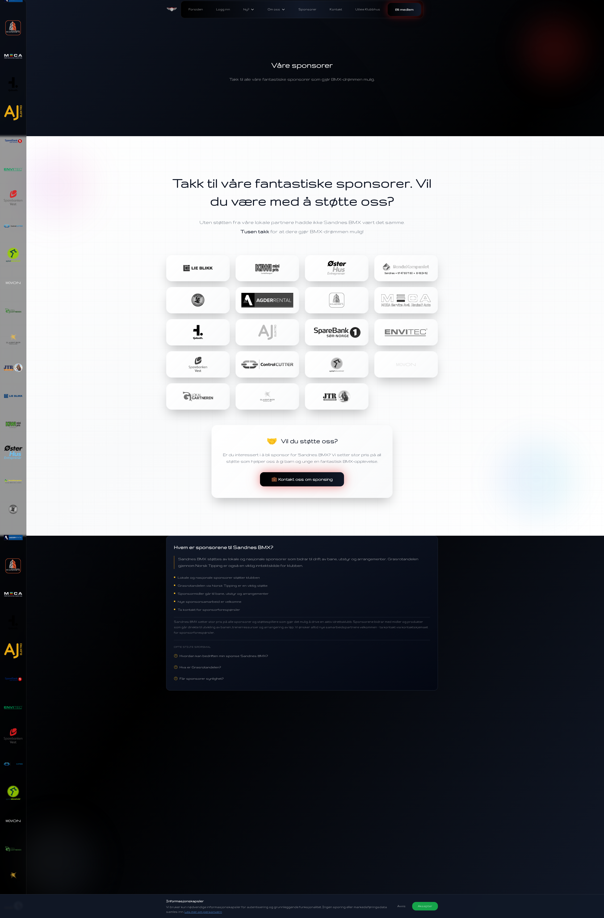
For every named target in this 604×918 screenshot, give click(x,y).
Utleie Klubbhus (367, 9)
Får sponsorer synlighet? (201, 678)
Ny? (246, 9)
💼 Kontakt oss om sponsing (302, 479)
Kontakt (336, 9)
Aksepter (425, 906)
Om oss (274, 9)
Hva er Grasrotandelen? (200, 667)
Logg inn (223, 9)
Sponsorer (307, 9)
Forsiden (196, 9)
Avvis (401, 906)
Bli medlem (404, 9)
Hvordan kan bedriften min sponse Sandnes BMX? (224, 656)
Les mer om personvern (203, 911)
